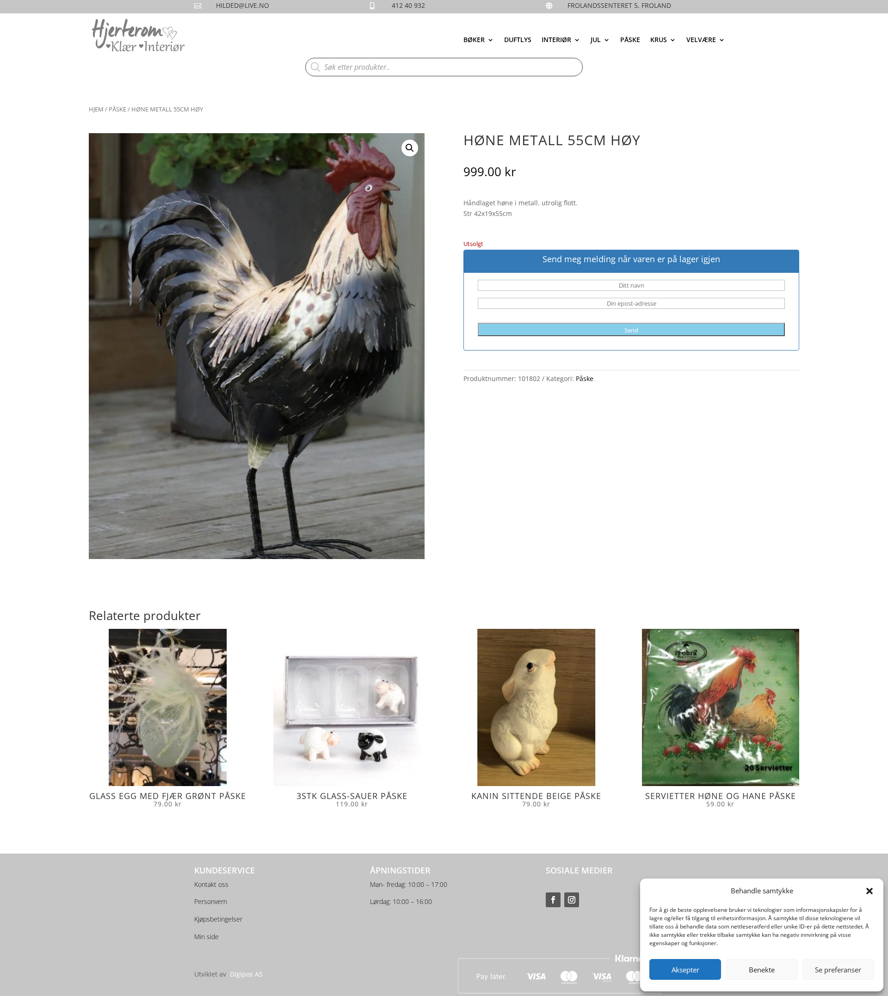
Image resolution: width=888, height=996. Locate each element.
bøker (474, 40)
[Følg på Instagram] (571, 899)
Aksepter (685, 969)
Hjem (96, 109)
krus (658, 40)
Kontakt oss (211, 884)
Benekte (762, 969)
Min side (206, 936)
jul (596, 40)
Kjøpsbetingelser (218, 919)
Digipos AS (246, 974)
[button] (869, 891)
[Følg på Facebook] (553, 899)
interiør (556, 40)
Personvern (210, 901)
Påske (630, 40)
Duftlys (517, 40)
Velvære (701, 40)
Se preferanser (838, 969)
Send (631, 330)
